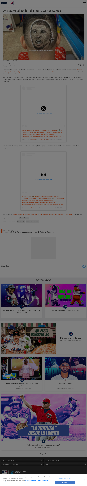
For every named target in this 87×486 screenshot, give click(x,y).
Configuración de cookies (65, 478)
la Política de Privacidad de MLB (33, 480)
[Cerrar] (84, 480)
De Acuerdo (65, 482)
